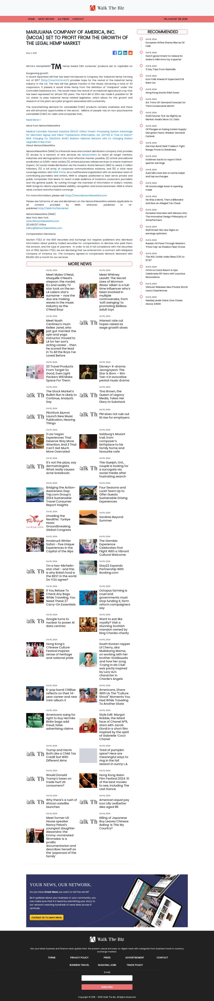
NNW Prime (59, 172)
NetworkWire (89, 154)
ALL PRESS (63, 19)
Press (107, 957)
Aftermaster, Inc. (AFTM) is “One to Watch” (106, 135)
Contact (162, 957)
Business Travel (79, 965)
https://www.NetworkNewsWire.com (86, 195)
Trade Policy (135, 965)
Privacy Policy (79, 957)
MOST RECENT (46, 19)
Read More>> (33, 120)
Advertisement (134, 957)
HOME (31, 19)
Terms (51, 957)
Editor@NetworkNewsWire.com (44, 228)
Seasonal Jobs (107, 965)
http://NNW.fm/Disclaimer (53, 208)
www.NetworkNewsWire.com (42, 221)
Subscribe (107, 987)
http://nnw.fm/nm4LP (55, 80)
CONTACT (78, 19)
